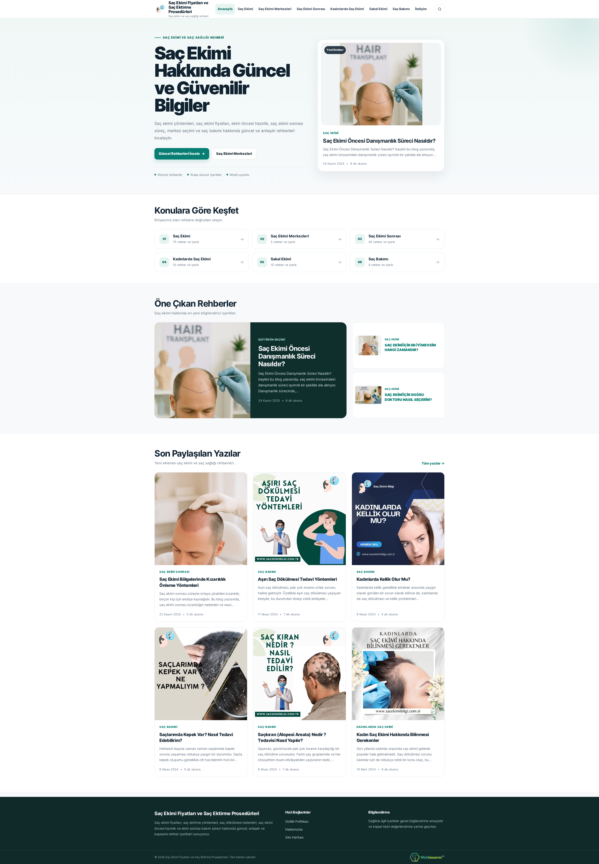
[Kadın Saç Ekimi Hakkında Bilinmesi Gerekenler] (398, 674)
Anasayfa (225, 9)
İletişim (421, 9)
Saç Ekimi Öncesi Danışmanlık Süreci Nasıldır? (379, 141)
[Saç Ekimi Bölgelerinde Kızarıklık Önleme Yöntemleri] (201, 518)
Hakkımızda (294, 829)
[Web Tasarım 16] (427, 857)
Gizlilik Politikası (296, 821)
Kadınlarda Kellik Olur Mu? (383, 579)
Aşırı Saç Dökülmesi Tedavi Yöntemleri (297, 579)
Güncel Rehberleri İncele (182, 154)
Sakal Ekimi (378, 9)
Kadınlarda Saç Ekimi (347, 9)
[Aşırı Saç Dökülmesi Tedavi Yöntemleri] (299, 518)
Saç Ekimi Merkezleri (275, 9)
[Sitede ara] (440, 9)
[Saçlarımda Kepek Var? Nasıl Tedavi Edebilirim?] (201, 674)
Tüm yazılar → (433, 463)
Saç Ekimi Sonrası (311, 9)
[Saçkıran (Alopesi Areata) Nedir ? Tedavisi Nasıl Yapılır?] (299, 674)
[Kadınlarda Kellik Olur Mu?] (398, 518)
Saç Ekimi (245, 9)
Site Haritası (294, 837)
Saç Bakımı (401, 9)
